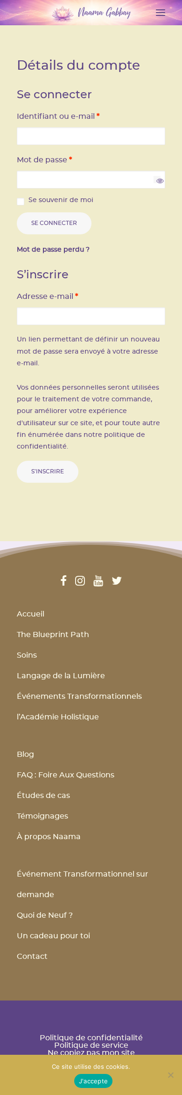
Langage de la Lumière (61, 676)
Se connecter (54, 223)
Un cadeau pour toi (53, 936)
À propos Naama (49, 837)
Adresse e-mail (47, 296)
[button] (160, 12)
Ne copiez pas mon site (91, 1053)
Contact (32, 956)
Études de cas (43, 795)
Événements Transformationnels (79, 696)
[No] (170, 1075)
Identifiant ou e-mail (58, 116)
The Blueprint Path (53, 634)
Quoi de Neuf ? (45, 915)
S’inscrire (47, 471)
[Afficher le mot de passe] (157, 179)
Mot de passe (44, 160)
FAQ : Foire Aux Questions (65, 775)
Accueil (30, 614)
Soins (27, 655)
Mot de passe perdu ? (53, 249)
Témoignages (42, 816)
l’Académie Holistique (58, 717)
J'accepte (93, 1081)
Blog (25, 754)
